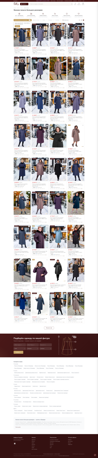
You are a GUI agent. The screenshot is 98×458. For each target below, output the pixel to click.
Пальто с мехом (17, 406)
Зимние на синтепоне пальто (49, 410)
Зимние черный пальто (26, 386)
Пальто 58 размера (40, 368)
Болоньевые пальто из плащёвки (38, 381)
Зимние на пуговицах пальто (38, 401)
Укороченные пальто (52, 372)
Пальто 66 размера (60, 365)
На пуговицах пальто (27, 401)
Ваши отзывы (53, 0)
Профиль (70, 439)
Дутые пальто (32, 377)
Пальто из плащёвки (51, 381)
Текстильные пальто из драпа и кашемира (22, 381)
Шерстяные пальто (78, 413)
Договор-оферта (57, 453)
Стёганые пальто (40, 377)
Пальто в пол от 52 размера (40, 365)
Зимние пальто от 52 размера (29, 368)
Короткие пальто (42, 372)
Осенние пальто (49, 390)
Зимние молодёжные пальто (67, 413)
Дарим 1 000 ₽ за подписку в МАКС (42, 0)
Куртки (33, 442)
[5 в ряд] (81, 20)
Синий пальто (35, 386)
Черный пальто (17, 386)
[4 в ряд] (83, 20)
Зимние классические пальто (54, 413)
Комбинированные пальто (42, 413)
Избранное (70, 444)
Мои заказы (70, 441)
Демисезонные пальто (40, 390)
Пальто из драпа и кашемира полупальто (61, 379)
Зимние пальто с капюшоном (19, 413)
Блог (83, 0)
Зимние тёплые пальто (61, 410)
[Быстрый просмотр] (29, 45)
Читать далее (18, 427)
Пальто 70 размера (49, 368)
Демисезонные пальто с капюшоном (61, 390)
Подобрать (17, 352)
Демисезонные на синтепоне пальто (21, 393)
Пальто (33, 446)
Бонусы (69, 442)
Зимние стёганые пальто (50, 377)
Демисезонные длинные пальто (31, 372)
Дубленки (33, 439)
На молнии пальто (17, 401)
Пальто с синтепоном (28, 410)
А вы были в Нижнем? (68, 0)
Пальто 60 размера (18, 368)
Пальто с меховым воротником (55, 406)
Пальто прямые (34, 397)
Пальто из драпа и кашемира (19, 379)
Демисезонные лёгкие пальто (28, 390)
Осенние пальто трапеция (62, 393)
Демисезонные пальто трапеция (49, 393)
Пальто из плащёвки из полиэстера (21, 377)
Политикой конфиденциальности (63, 455)
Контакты (79, 0)
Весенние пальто (17, 390)
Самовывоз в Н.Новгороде (55, 441)
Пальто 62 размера (78, 365)
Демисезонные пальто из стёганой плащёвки (65, 377)
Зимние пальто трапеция (43, 397)
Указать (17, 26)
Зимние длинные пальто (19, 372)
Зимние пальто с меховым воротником (40, 406)
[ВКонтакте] (15, 443)
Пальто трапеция (17, 397)
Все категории (34, 449)
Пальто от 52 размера (18, 365)
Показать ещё (49, 328)
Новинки (33, 444)
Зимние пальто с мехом (26, 406)
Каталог (24, 4)
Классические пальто (31, 413)
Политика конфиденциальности (48, 453)
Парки (33, 447)
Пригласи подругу (60, 0)
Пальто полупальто (75, 372)
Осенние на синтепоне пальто (35, 393)
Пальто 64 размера (51, 365)
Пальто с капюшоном (18, 410)
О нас (51, 446)
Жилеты (33, 441)
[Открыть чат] (95, 455)
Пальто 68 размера (69, 365)
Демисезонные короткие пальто (64, 372)
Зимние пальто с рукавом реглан (73, 410)
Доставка (75, 0)
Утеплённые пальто (38, 410)
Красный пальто (43, 386)
